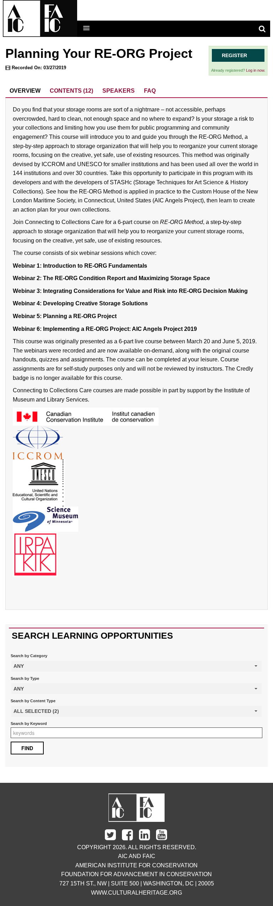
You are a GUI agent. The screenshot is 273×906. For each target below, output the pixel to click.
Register (234, 55)
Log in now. (255, 70)
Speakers (118, 91)
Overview (25, 91)
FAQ (150, 91)
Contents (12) (71, 91)
